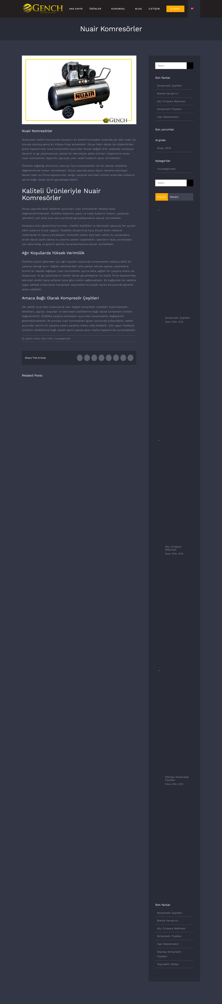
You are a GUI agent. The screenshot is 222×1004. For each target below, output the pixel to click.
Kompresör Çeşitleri (169, 85)
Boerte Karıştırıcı (167, 93)
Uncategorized (62, 338)
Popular (161, 196)
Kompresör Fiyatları (169, 108)
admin (28, 338)
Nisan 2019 (164, 148)
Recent (174, 196)
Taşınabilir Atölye (168, 964)
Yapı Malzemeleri (168, 116)
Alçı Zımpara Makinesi (171, 101)
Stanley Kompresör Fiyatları (177, 778)
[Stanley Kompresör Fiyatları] (159, 669)
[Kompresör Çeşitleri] (159, 209)
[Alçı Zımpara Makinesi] (159, 439)
